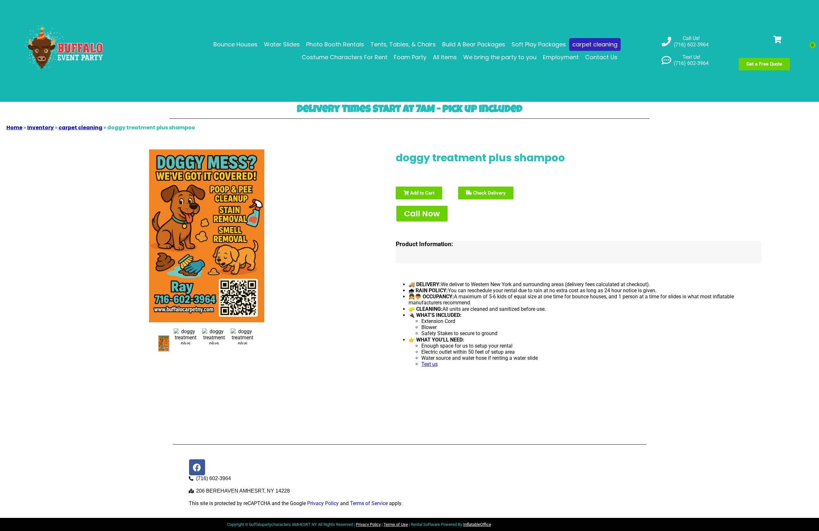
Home (14, 127)
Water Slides (282, 44)
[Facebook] (197, 467)
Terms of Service (369, 503)
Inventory (40, 127)
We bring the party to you (500, 57)
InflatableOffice (477, 524)
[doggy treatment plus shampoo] (163, 343)
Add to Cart (421, 193)
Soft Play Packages (539, 44)
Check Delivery (489, 193)
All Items (445, 57)
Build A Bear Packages (473, 44)
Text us (429, 364)
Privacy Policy (323, 503)
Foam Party (410, 57)
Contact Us (601, 57)
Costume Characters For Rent (344, 57)
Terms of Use (396, 524)
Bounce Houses (235, 44)
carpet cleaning (594, 44)
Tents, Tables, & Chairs (403, 44)
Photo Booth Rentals (335, 44)
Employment (561, 57)
